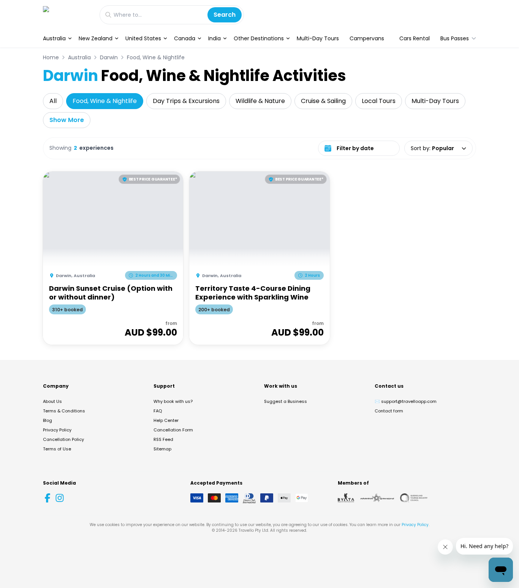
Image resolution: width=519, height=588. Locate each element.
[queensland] (413, 497)
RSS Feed (163, 439)
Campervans (367, 38)
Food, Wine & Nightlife (156, 57)
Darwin (109, 57)
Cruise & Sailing (323, 101)
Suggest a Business (285, 401)
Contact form (389, 411)
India (214, 38)
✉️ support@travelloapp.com (406, 401)
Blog (47, 420)
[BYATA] (346, 497)
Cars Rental (414, 38)
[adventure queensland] (377, 497)
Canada (184, 38)
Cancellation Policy (63, 439)
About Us (52, 401)
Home (51, 57)
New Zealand (95, 38)
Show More (66, 120)
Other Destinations (259, 38)
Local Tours (379, 101)
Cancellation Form (173, 430)
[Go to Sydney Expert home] (67, 14)
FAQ (157, 411)
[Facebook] (47, 497)
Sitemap (162, 449)
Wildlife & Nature (260, 101)
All (53, 101)
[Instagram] (59, 497)
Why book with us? (173, 401)
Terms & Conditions (64, 411)
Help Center (166, 420)
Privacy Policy (57, 430)
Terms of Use (57, 449)
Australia (54, 38)
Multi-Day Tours (318, 38)
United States (143, 38)
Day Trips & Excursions (186, 101)
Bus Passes (454, 38)
